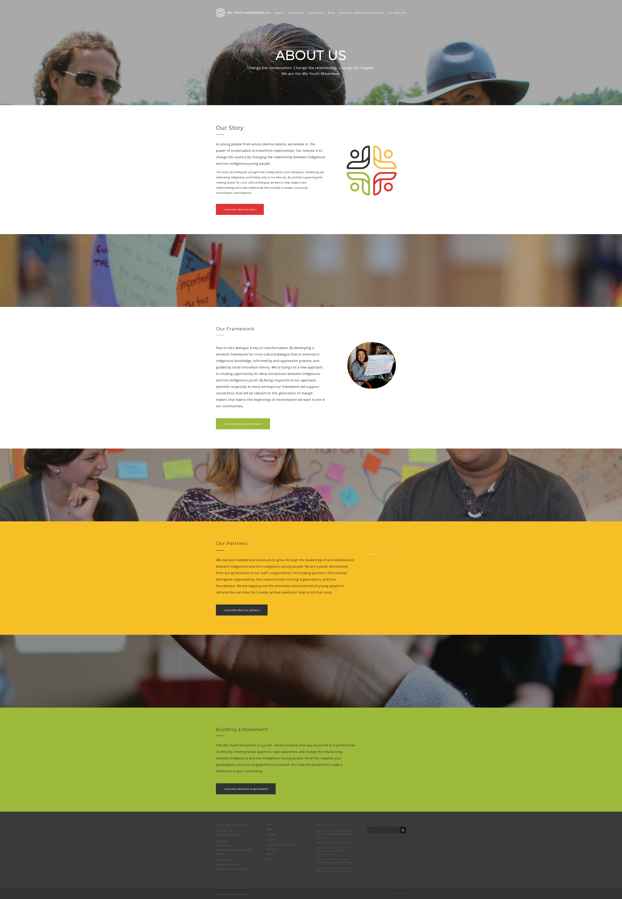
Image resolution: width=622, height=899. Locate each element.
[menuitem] (267, 13)
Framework (271, 834)
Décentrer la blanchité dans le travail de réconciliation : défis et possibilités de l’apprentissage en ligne (332, 850)
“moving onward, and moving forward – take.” (335, 842)
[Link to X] (397, 893)
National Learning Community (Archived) (280, 846)
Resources (271, 839)
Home (269, 824)
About (269, 829)
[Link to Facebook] (403, 893)
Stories (269, 853)
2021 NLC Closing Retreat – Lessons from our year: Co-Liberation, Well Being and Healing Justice (335, 871)
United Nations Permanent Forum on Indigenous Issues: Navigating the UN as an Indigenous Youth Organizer (336, 833)
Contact (270, 858)
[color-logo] (240, 13)
